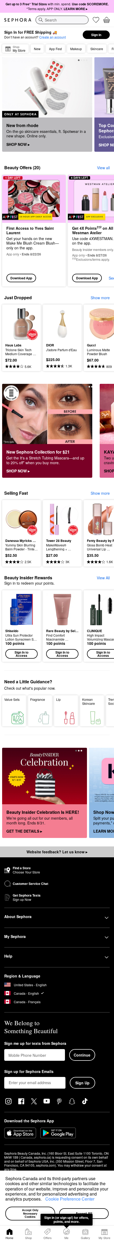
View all (103, 167)
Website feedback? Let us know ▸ (57, 851)
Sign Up (82, 1082)
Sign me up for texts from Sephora (35, 1043)
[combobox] (62, 20)
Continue (82, 1055)
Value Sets (12, 699)
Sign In (96, 34)
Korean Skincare (88, 701)
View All (103, 577)
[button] (43, 1200)
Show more (100, 297)
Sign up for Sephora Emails (29, 1071)
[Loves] (96, 20)
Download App (21, 278)
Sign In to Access (21, 654)
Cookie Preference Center (69, 1198)
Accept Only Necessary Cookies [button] (30, 1213)
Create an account (52, 37)
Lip (58, 699)
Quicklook (13, 323)
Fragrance (37, 699)
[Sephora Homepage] (18, 20)
